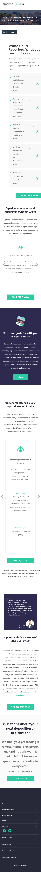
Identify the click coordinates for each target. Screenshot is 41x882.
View (20, 377)
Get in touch (20, 778)
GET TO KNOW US (20, 707)
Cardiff (5, 32)
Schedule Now (20, 297)
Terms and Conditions (9, 851)
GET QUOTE (20, 560)
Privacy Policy (6, 844)
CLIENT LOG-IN (7, 838)
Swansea (13, 32)
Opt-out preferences (9, 857)
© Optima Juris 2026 (20, 865)
